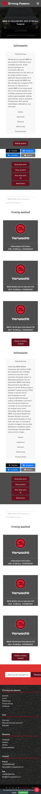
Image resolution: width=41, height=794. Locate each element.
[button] (38, 3)
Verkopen (6, 740)
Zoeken (5, 742)
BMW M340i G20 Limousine (18, 199)
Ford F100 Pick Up (13, 203)
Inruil (4, 698)
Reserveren (20, 183)
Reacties (5, 725)
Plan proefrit (20, 170)
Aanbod (5, 696)
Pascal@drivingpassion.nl (12, 767)
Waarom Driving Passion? (12, 723)
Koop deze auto (20, 164)
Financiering (7, 703)
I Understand (23, 792)
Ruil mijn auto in (20, 176)
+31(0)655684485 (8, 764)
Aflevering (6, 701)
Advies (4, 745)
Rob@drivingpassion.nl (11, 777)
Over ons (5, 720)
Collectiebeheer (8, 747)
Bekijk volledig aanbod (20, 342)
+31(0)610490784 (8, 774)
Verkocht (5, 706)
